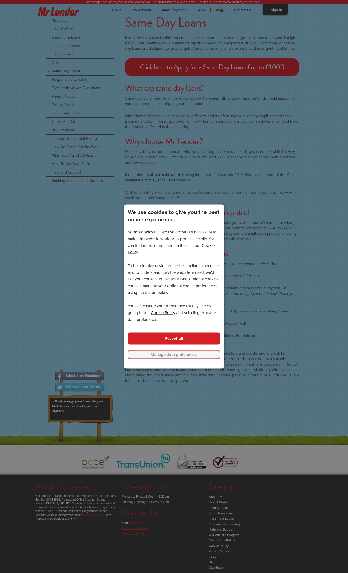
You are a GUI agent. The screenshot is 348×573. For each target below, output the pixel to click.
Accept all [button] (174, 338)
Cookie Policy (163, 312)
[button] (174, 354)
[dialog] (174, 286)
